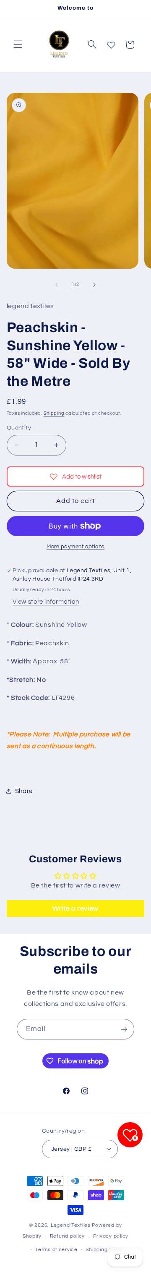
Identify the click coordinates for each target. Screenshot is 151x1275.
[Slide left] (56, 284)
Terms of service (56, 1249)
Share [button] (24, 791)
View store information (46, 602)
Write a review (75, 908)
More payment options (75, 547)
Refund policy (67, 1236)
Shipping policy (105, 1249)
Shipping (54, 413)
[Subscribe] (124, 1029)
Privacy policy (110, 1236)
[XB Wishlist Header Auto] (111, 43)
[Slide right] (94, 284)
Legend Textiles (71, 1225)
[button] (17, 44)
